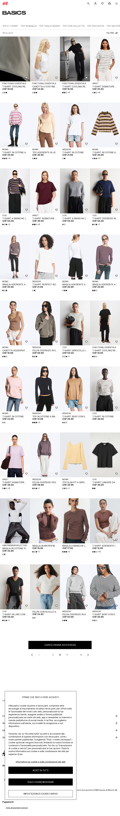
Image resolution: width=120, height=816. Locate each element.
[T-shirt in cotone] (75, 125)
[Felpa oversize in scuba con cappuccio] (75, 586)
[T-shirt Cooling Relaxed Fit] (105, 322)
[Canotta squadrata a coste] (15, 322)
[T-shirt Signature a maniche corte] (105, 59)
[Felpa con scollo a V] (45, 586)
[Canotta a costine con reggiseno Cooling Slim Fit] (45, 59)
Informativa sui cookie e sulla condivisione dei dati (40, 761)
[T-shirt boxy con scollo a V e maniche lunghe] (75, 388)
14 (81, 655)
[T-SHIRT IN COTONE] (105, 388)
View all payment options (17, 808)
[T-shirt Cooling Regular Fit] (75, 59)
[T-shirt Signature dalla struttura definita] (45, 190)
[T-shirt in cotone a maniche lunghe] (15, 125)
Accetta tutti (40, 770)
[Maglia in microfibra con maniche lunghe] (45, 520)
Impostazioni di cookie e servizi (41, 793)
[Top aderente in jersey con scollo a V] (45, 125)
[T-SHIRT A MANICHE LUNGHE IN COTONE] (75, 190)
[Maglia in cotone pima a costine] (15, 520)
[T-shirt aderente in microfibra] (105, 520)
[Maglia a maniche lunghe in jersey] (75, 520)
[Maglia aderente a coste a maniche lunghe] (15, 256)
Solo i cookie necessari (41, 782)
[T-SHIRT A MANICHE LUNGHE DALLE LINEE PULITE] (15, 190)
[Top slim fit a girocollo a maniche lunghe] (75, 454)
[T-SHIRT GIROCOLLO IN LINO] (75, 322)
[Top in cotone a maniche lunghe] (45, 388)
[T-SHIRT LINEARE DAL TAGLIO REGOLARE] (105, 454)
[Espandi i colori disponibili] (5, 92)
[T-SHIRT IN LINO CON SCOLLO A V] (15, 586)
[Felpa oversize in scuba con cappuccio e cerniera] (45, 322)
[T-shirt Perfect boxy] (45, 256)
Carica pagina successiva (60, 645)
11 (67, 655)
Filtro (110, 33)
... (46, 655)
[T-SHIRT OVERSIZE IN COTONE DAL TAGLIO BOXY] (105, 190)
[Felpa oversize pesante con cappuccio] (45, 454)
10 (60, 655)
